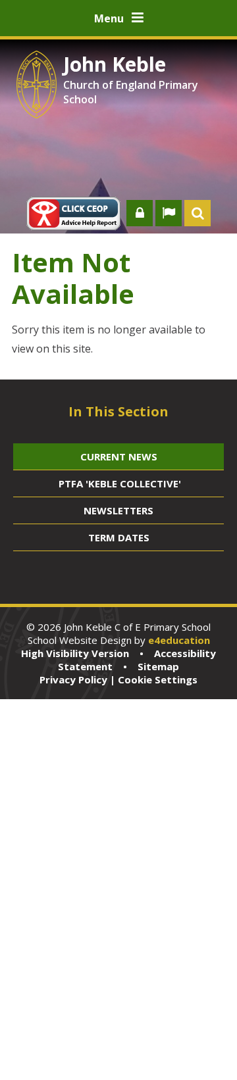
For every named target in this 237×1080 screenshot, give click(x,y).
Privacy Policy (73, 679)
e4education (179, 640)
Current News (118, 456)
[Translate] (168, 213)
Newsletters (118, 510)
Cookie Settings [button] (158, 679)
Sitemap (158, 666)
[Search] (197, 213)
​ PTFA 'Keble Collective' (118, 483)
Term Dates (118, 537)
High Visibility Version (75, 653)
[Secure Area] (139, 213)
